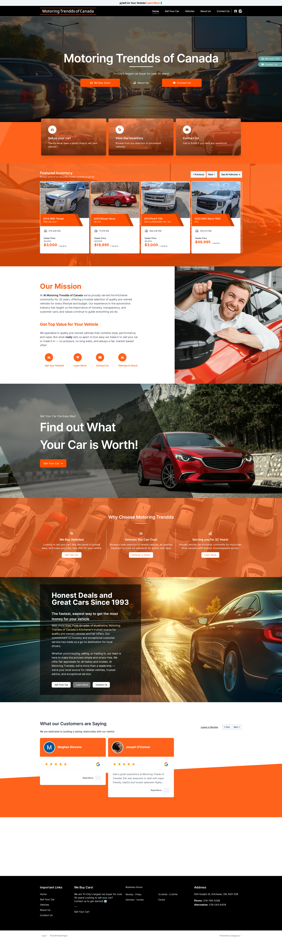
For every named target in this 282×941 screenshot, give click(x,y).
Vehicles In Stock (127, 365)
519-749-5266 (211, 900)
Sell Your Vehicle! (54, 365)
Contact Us (271, 64)
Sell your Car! (272, 58)
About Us (143, 82)
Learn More (153, 2)
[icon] (240, 11)
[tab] (134, 888)
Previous (199, 174)
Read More (88, 778)
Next (210, 174)
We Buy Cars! (102, 82)
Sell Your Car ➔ (53, 463)
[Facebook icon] (235, 11)
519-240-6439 (217, 904)
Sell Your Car (71, 555)
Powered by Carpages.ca (230, 936)
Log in (44, 936)
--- (75, 906)
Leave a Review (209, 727)
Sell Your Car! (81, 911)
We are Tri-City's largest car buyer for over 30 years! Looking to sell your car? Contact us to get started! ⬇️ (98, 898)
